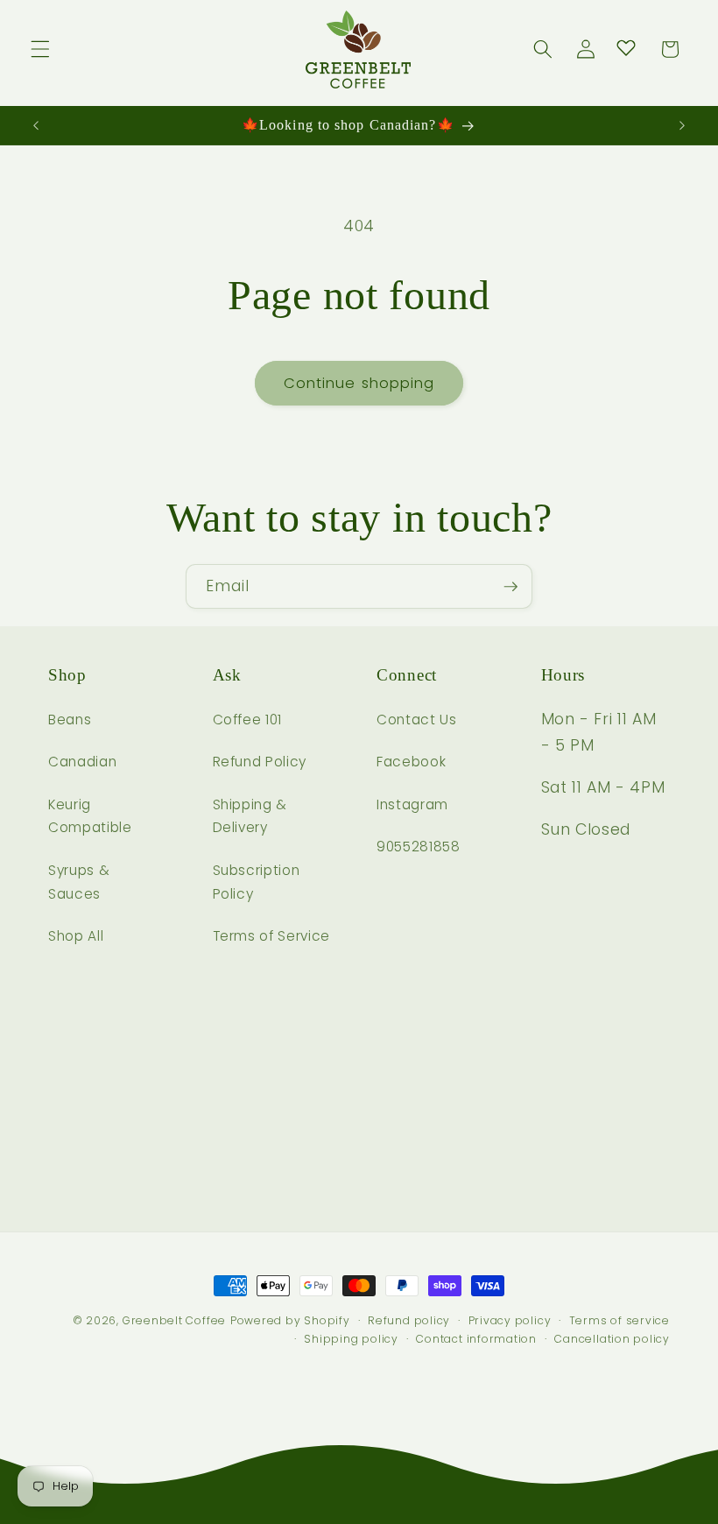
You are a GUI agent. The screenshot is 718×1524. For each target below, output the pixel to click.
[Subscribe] (510, 587)
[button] (40, 49)
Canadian (82, 761)
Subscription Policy (256, 882)
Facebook (411, 761)
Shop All (75, 936)
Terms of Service (272, 936)
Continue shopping (359, 383)
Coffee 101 (248, 719)
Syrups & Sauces (78, 882)
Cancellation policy (612, 1338)
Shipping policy (351, 1338)
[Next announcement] (682, 125)
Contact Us (417, 719)
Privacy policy (510, 1320)
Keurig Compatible (90, 816)
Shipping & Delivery (250, 816)
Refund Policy (260, 761)
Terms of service (619, 1320)
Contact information (476, 1338)
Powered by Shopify (290, 1320)
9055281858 (419, 846)
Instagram (412, 804)
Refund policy (409, 1320)
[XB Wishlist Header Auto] (626, 47)
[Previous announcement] (36, 125)
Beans (69, 719)
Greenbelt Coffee (174, 1320)
